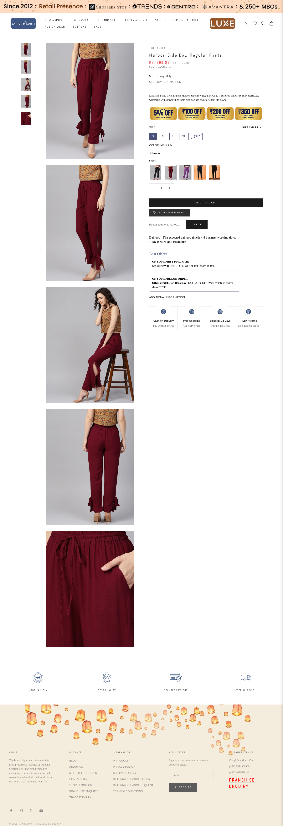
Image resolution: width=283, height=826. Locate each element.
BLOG (73, 760)
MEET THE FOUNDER (83, 772)
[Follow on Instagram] (21, 811)
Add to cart (206, 203)
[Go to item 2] (25, 67)
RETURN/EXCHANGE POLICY (131, 779)
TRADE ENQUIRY (80, 797)
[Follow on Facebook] (11, 811)
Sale (97, 26)
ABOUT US (76, 766)
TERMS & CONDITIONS (128, 791)
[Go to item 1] (25, 50)
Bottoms (80, 26)
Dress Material (186, 20)
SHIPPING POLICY (124, 772)
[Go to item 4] (25, 101)
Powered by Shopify (49, 824)
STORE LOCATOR (80, 785)
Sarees (160, 20)
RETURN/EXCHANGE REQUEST (133, 785)
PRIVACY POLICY (124, 766)
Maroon (155, 153)
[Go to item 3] (25, 84)
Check (197, 224)
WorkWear (82, 20)
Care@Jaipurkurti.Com (241, 760)
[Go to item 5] (25, 119)
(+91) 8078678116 (239, 772)
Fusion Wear (55, 26)
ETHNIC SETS (107, 20)
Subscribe (183, 787)
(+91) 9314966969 (239, 766)
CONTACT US (78, 779)
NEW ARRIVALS (55, 20)
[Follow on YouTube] (41, 811)
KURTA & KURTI (136, 20)
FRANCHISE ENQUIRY (83, 791)
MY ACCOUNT (122, 760)
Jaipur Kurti (158, 48)
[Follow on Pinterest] (31, 811)
